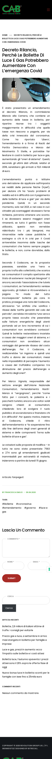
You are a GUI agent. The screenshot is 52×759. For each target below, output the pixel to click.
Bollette (8, 504)
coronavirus (24, 504)
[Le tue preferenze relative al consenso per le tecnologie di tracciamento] (49, 569)
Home (5, 35)
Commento (13, 539)
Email (36, 562)
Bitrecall (33, 748)
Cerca (10, 596)
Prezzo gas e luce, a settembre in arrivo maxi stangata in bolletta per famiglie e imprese (24, 640)
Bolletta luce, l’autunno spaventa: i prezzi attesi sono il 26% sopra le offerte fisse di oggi (25, 663)
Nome (10, 562)
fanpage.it (18, 477)
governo (31, 507)
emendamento (12, 507)
